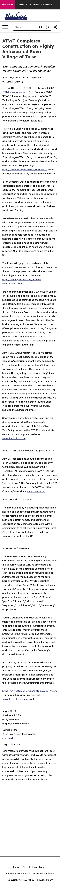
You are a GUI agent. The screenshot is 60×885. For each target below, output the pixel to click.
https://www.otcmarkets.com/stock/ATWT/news (29, 690)
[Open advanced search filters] (47, 27)
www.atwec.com (36, 491)
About (16, 867)
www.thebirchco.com (13, 438)
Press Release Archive (35, 867)
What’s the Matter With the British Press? (27, 4)
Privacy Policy (45, 879)
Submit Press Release (18, 873)
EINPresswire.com (14, 92)
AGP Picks (8, 4)
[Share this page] (56, 27)
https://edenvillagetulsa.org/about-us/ (24, 169)
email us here (9, 738)
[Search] (40, 27)
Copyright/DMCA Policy (20, 879)
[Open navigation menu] (5, 27)
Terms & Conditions (43, 873)
